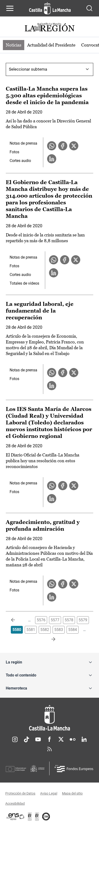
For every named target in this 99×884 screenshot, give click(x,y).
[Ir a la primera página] (17, 620)
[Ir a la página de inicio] (50, 8)
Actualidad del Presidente (51, 44)
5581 (30, 629)
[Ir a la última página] (49, 639)
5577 (55, 620)
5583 (58, 629)
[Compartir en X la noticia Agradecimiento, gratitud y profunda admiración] (73, 584)
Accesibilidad (15, 803)
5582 (44, 629)
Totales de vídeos (24, 283)
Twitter (61, 739)
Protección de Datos (20, 793)
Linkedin (84, 739)
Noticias (13, 44)
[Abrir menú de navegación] (10, 8)
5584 (72, 629)
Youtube (38, 739)
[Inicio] (49, 718)
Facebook (49, 739)
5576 (41, 620)
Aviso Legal (48, 793)
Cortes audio (20, 160)
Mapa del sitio (72, 793)
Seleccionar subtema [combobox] (28, 69)
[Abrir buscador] (89, 8)
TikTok (26, 739)
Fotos (14, 152)
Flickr (72, 739)
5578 (69, 620)
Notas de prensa (23, 143)
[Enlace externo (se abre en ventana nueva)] (37, 816)
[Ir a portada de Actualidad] (49, 28)
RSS (49, 749)
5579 (83, 620)
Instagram (15, 739)
